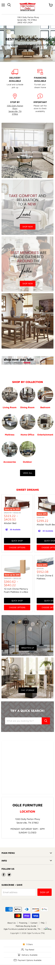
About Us (11, 923)
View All (27, 473)
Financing (23, 923)
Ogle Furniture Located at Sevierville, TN (22, 929)
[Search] (46, 720)
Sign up (44, 892)
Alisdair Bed (10, 523)
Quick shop (17, 540)
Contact (34, 923)
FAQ (42, 923)
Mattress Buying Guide (26, 926)
